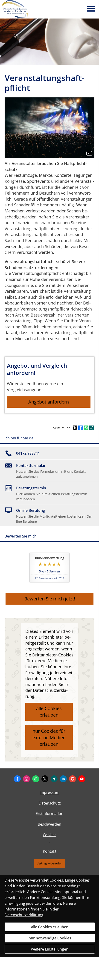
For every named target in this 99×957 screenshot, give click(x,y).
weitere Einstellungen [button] (49, 949)
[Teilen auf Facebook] (80, 428)
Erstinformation (49, 813)
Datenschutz (50, 803)
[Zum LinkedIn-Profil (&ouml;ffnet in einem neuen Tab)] (63, 778)
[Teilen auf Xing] (91, 428)
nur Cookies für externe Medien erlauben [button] (49, 737)
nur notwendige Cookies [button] (50, 938)
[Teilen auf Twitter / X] (75, 428)
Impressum (49, 792)
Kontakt (49, 851)
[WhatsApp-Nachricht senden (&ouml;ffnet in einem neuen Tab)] (35, 778)
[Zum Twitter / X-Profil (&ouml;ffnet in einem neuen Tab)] (44, 778)
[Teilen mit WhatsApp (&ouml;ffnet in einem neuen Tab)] (86, 428)
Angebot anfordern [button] (48, 402)
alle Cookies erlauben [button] (49, 711)
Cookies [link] (49, 834)
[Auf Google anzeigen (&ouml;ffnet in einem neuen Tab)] (72, 778)
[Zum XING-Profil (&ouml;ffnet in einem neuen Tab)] (54, 778)
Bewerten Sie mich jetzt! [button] (49, 599)
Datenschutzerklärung (24, 914)
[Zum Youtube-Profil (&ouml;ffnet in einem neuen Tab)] (81, 778)
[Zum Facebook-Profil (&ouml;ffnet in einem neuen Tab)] (17, 778)
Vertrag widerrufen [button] (49, 863)
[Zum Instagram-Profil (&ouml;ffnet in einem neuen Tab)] (26, 778)
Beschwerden (49, 824)
